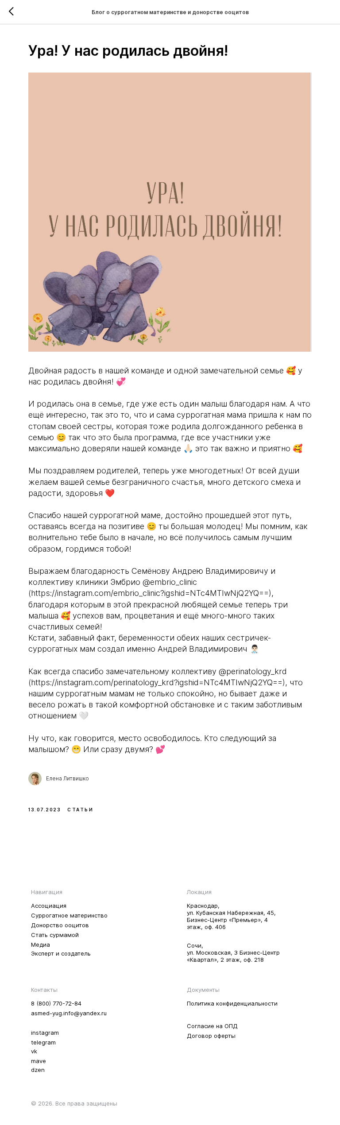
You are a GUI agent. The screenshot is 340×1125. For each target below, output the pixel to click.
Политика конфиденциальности (232, 1003)
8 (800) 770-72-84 (56, 1003)
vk (34, 1051)
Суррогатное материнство (69, 915)
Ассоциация (48, 905)
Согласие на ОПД (212, 1025)
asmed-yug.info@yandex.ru (69, 1013)
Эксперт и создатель (61, 953)
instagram (45, 1032)
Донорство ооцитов (60, 925)
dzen (38, 1069)
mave (38, 1060)
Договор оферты (211, 1035)
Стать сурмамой (55, 934)
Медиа (40, 944)
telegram (43, 1042)
